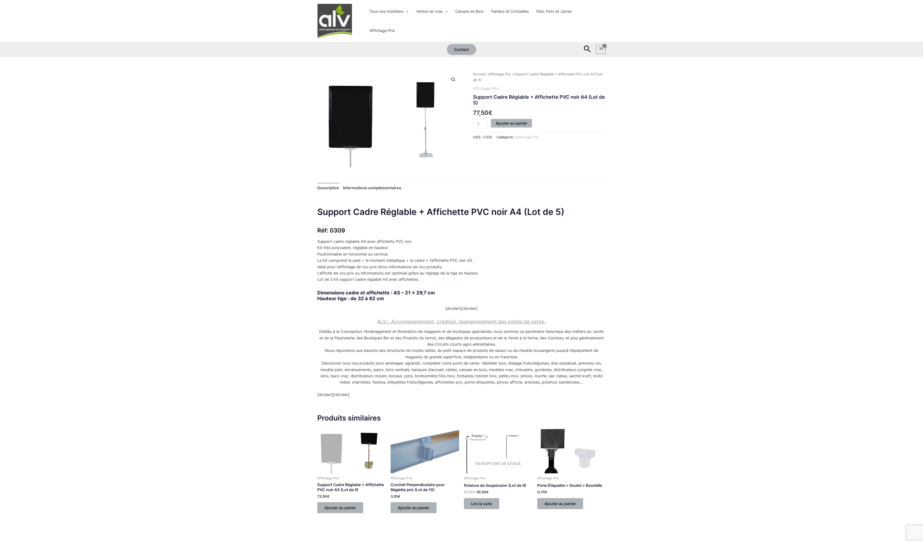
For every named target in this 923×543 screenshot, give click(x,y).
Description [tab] (328, 187)
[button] (406, 11)
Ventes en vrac (429, 11)
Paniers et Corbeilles (510, 11)
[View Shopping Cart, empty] (601, 49)
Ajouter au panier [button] (340, 507)
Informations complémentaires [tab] (372, 187)
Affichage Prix (382, 30)
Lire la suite (481, 503)
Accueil (479, 74)
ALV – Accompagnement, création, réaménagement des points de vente (460, 321)
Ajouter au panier (511, 123)
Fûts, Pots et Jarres (554, 11)
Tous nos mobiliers (386, 11)
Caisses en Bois (469, 11)
